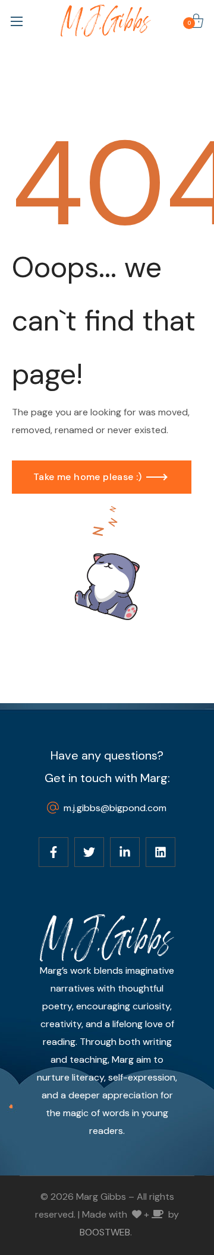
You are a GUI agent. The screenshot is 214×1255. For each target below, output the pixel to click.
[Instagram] (125, 852)
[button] (196, 21)
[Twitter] (89, 852)
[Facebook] (53, 852)
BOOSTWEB (105, 1232)
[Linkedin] (160, 852)
